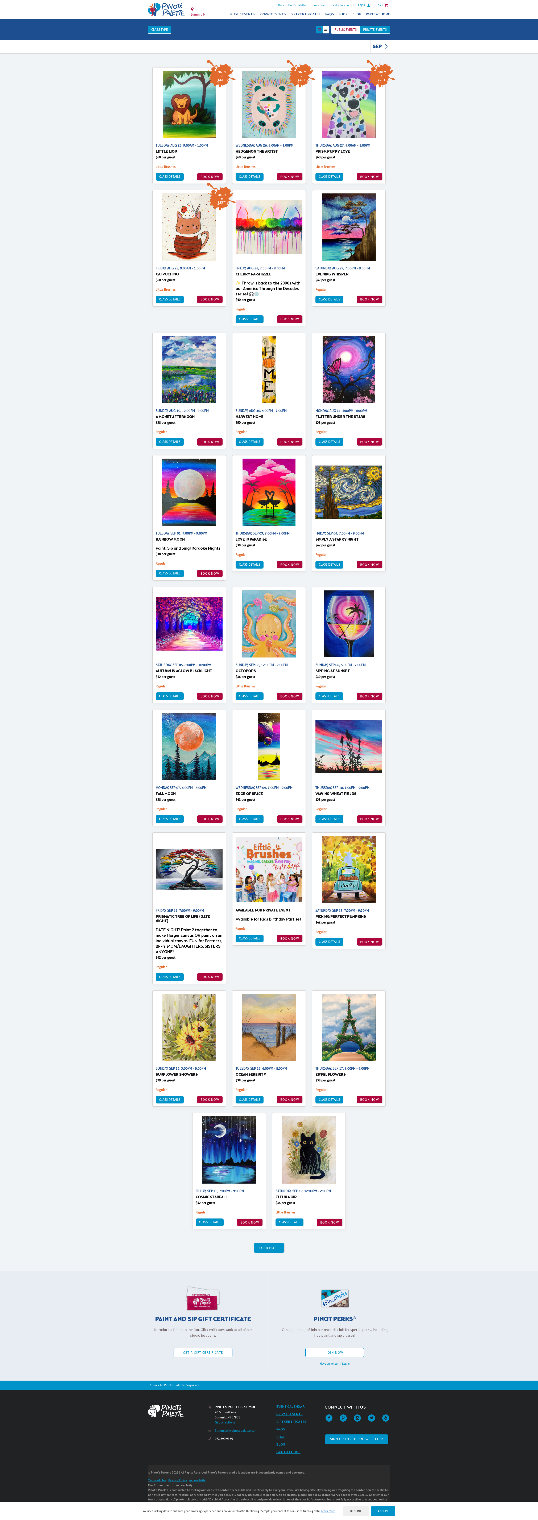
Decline (356, 1511)
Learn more (328, 1511)
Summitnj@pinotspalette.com (236, 1431)
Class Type (159, 30)
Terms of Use (157, 1481)
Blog (356, 14)
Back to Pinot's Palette (292, 5)
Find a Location (341, 5)
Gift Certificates (305, 14)
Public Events (242, 14)
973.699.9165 (224, 1439)
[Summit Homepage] (166, 9)
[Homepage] (178, 1411)
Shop (343, 14)
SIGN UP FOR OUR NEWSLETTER (356, 1439)
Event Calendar (290, 1407)
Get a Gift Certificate (203, 1353)
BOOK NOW (209, 177)
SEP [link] (378, 47)
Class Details (169, 177)
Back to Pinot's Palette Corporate (176, 1385)
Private (375, 30)
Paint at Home (378, 14)
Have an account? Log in (335, 1363)
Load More (269, 1248)
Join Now (334, 1353)
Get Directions (225, 1422)
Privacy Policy (177, 1481)
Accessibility (197, 1481)
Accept (383, 1511)
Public (346, 30)
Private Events (273, 14)
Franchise (319, 5)
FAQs (329, 14)
